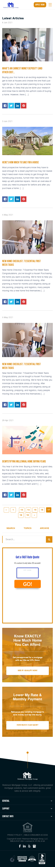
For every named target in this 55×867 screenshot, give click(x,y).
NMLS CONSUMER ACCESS (36, 835)
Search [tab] (10, 528)
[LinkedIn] (24, 846)
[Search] (49, 539)
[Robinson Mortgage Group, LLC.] (11, 5)
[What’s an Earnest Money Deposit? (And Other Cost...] (27, 45)
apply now (40, 4)
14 (28, 510)
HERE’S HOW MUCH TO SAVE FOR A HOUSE (20, 162)
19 (27, 515)
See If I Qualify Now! (27, 671)
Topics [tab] (27, 528)
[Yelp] (29, 846)
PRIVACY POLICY (14, 835)
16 (42, 510)
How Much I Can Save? (27, 725)
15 (35, 510)
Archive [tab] (44, 528)
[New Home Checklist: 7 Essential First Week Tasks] (27, 237)
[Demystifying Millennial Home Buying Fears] (27, 440)
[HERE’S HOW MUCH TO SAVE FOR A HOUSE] (27, 141)
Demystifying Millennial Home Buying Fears (24, 461)
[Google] (34, 846)
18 (21, 515)
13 (22, 510)
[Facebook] (20, 846)
